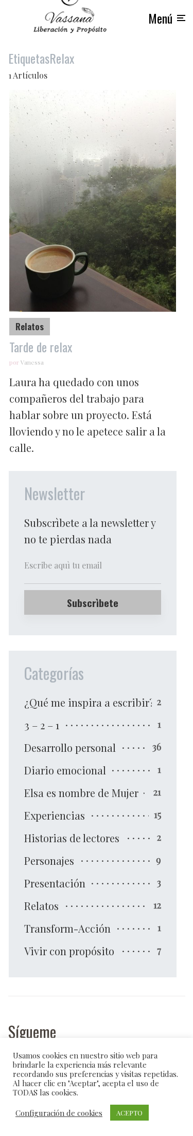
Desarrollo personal (70, 747)
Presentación (54, 883)
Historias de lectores (71, 838)
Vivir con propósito (69, 951)
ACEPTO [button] (129, 1112)
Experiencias (54, 815)
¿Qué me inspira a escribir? (89, 702)
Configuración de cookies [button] (58, 1113)
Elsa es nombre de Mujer (81, 793)
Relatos (29, 326)
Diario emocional (65, 770)
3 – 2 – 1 (41, 725)
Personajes (49, 860)
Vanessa (32, 362)
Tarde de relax (40, 346)
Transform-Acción (67, 928)
